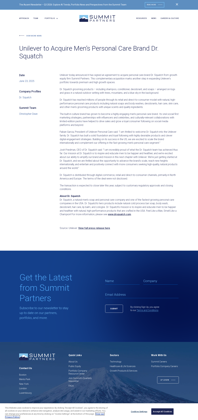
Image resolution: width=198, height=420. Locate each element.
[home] (97, 18)
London (23, 388)
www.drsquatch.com (119, 214)
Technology (115, 361)
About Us (73, 361)
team (35, 18)
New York (24, 384)
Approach (24, 18)
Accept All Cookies (162, 411)
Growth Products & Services (123, 371)
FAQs (71, 386)
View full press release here (94, 228)
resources (141, 18)
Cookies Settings (139, 411)
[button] (50, 18)
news (153, 18)
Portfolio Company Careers (164, 366)
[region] (99, 411)
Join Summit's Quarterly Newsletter (80, 379)
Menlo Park (24, 379)
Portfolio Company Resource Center (78, 372)
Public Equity (75, 366)
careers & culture (170, 18)
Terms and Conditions (147, 310)
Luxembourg (25, 393)
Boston (22, 375)
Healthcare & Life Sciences (123, 366)
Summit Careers (159, 361)
